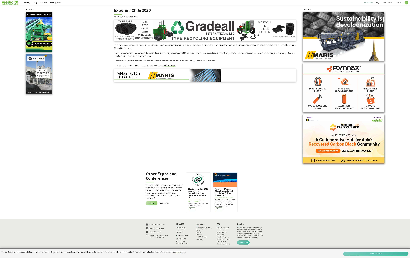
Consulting (26, 3)
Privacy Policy (176, 252)
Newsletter (164, 203)
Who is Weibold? (387, 3)
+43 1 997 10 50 (155, 232)
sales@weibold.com (157, 228)
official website (169, 66)
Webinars (44, 3)
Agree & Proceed (376, 254)
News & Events (368, 3)
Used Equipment (55, 3)
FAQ (377, 3)
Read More (191, 208)
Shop (35, 3)
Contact (398, 3)
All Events (151, 203)
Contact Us (243, 242)
